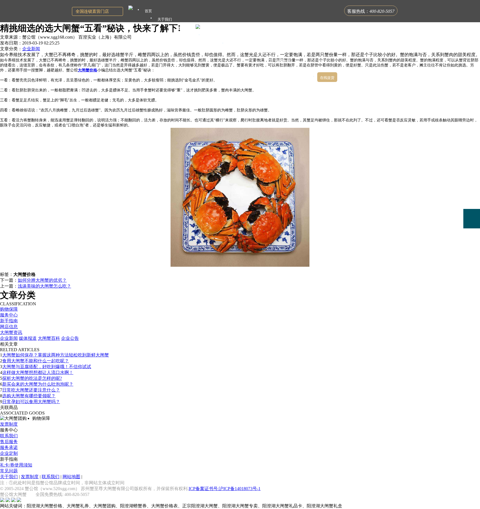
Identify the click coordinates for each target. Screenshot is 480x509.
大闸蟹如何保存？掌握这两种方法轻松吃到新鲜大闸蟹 (55, 355)
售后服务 (9, 441)
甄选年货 (283, 61)
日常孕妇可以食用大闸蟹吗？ (31, 401)
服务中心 (9, 315)
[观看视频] (471, 241)
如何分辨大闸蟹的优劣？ (42, 280)
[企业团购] (471, 199)
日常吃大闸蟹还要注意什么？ (31, 390)
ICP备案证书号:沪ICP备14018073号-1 (225, 488)
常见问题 (9, 470)
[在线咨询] (471, 179)
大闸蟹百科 (49, 338)
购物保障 (9, 309)
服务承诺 (9, 447)
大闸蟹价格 (87, 70)
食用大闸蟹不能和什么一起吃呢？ (35, 360)
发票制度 (9, 424)
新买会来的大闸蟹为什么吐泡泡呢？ (37, 384)
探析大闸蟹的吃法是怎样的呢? (32, 378)
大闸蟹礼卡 (187, 28)
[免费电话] (471, 218)
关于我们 (9, 476)
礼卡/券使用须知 (16, 465)
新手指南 (9, 320)
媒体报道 (28, 338)
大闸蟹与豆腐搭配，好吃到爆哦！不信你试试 (46, 366)
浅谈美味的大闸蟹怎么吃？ (44, 286)
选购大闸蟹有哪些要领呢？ (29, 395)
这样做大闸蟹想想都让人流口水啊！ (37, 372)
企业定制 (9, 453)
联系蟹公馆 (305, 69)
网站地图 (71, 476)
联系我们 (9, 435)
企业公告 (70, 338)
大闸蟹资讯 (11, 332)
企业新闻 (31, 48)
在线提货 (327, 78)
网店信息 (9, 326)
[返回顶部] (471, 257)
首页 (148, 11)
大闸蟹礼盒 (215, 36)
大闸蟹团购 (238, 44)
